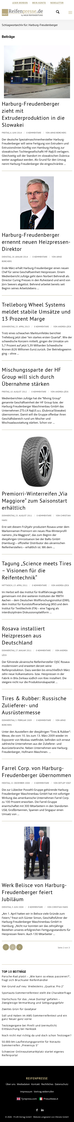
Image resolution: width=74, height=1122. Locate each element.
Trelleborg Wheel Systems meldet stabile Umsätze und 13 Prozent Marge (36, 311)
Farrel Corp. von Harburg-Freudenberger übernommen (36, 771)
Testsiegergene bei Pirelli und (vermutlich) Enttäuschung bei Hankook (29, 1027)
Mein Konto (39, 2)
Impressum (26, 1091)
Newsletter (57, 2)
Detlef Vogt (64, 783)
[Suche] (58, 12)
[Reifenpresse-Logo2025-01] (22, 12)
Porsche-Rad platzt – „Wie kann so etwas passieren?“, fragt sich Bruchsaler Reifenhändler (36, 978)
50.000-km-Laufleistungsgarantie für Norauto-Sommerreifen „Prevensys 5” (31, 1043)
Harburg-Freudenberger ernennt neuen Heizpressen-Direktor (36, 241)
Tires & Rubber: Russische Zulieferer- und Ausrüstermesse (34, 705)
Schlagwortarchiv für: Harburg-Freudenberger (30, 25)
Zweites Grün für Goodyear (19, 1009)
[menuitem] (20, 3)
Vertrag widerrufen (44, 1091)
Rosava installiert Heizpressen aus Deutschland (23, 635)
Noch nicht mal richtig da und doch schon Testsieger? (36, 1035)
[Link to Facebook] (37, 1110)
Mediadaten (23, 1084)
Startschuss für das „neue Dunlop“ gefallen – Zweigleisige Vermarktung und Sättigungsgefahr (33, 1000)
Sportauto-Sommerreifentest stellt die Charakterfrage (36, 993)
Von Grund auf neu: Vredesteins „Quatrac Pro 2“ (33, 986)
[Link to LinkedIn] (42, 1110)
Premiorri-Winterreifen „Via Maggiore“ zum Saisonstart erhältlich (35, 500)
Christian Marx (60, 907)
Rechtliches (47, 1084)
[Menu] (70, 12)
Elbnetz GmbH (62, 1117)
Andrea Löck (64, 326)
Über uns (10, 1084)
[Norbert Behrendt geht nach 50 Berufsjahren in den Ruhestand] (37, 202)
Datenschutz (61, 1084)
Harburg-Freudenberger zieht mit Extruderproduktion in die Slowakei (33, 114)
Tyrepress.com (29, 1098)
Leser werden (20, 2)
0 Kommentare (33, 132)
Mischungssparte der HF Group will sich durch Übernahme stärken (31, 376)
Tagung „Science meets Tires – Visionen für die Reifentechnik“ (36, 570)
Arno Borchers (58, 132)
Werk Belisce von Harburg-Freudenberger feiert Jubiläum (34, 892)
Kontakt (35, 1084)
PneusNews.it (51, 1098)
